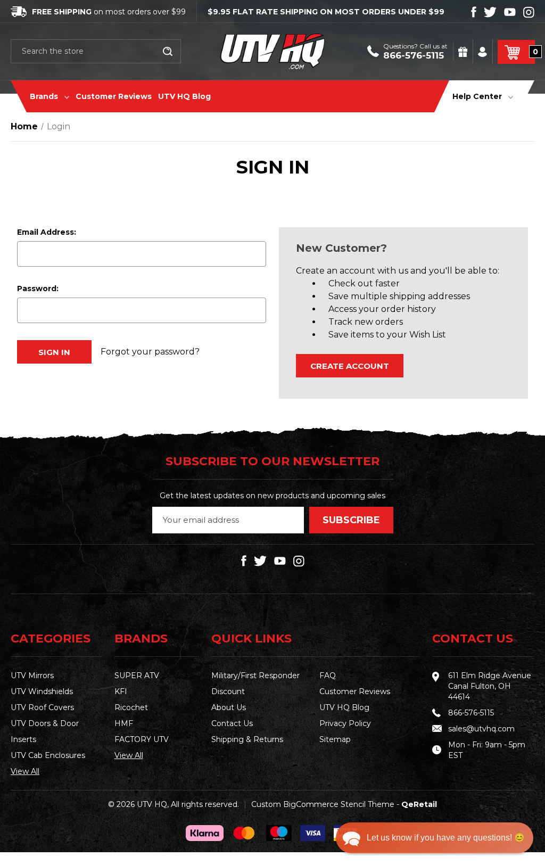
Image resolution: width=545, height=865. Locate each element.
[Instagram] (528, 12)
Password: (38, 288)
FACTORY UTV (141, 739)
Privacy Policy (345, 723)
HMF (123, 723)
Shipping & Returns (247, 739)
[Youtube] (510, 12)
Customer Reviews (114, 96)
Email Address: (46, 232)
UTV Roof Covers (42, 707)
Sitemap (335, 739)
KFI (120, 691)
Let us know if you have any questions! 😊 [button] (446, 837)
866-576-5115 (413, 55)
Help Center (478, 96)
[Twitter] (490, 12)
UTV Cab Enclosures (48, 755)
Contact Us (232, 723)
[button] (434, 837)
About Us (228, 707)
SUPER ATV (136, 675)
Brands (45, 96)
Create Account (349, 366)
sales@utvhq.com (481, 729)
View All (25, 771)
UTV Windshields (42, 691)
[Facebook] (473, 12)
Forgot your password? (150, 352)
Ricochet (131, 707)
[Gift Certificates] (464, 51)
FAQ (327, 675)
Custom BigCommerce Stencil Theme (322, 804)
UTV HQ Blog (184, 96)
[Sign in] (483, 51)
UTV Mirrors (32, 675)
